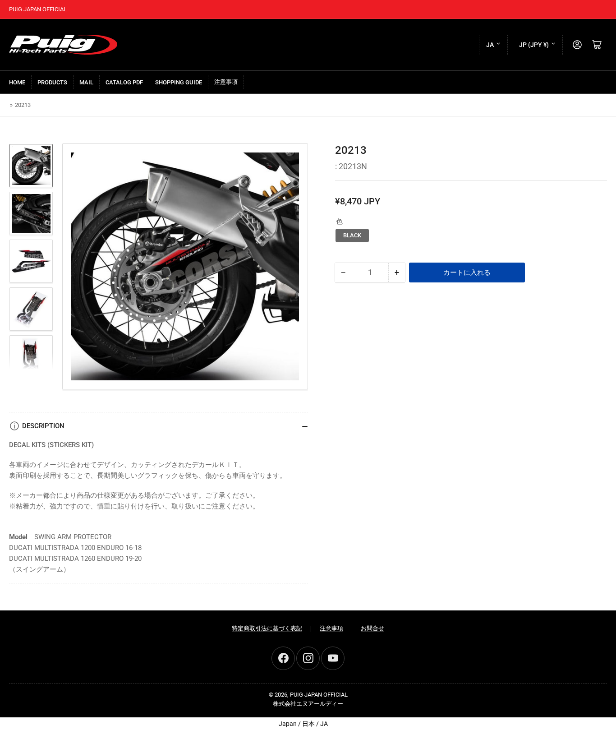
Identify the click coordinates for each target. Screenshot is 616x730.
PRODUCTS (52, 82)
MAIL (86, 82)
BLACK (352, 235)
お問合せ (372, 628)
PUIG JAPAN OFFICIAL (319, 694)
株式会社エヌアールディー (308, 703)
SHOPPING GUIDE (178, 82)
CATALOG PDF (124, 82)
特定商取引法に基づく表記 (267, 628)
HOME (17, 82)
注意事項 (226, 82)
